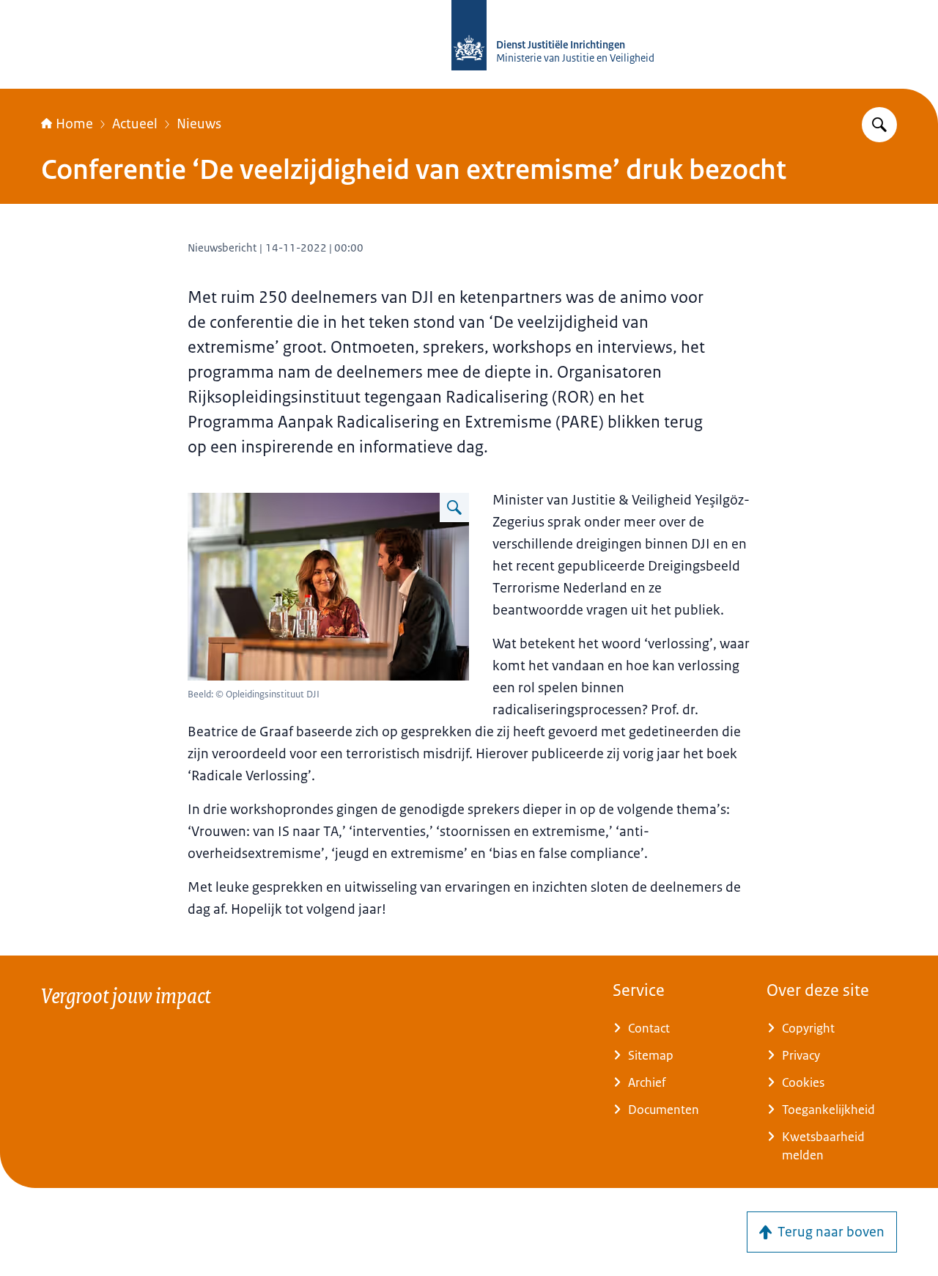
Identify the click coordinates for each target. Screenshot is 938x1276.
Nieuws (199, 124)
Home (74, 124)
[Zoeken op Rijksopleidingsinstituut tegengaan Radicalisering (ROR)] (879, 124)
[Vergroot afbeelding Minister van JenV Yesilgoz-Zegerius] (454, 507)
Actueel (135, 124)
